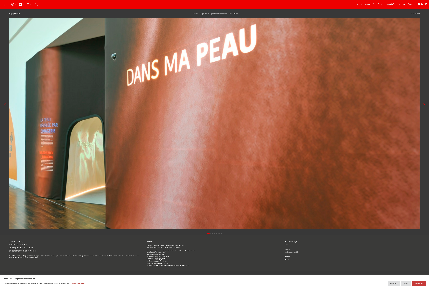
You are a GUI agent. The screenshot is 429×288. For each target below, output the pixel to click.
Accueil (195, 14)
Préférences (393, 283)
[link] (214, 124)
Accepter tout (419, 283)
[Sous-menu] (13, 4)
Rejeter (406, 283)
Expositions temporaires (218, 14)
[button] (424, 104)
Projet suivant (415, 14)
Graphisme (204, 14)
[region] (214, 281)
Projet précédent (14, 14)
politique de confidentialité (77, 283)
